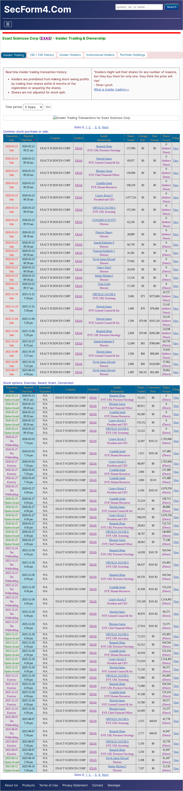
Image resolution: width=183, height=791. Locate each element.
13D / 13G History (42, 55)
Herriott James (104, 158)
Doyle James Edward (104, 259)
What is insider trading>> (111, 89)
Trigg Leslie (104, 284)
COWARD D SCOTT (104, 220)
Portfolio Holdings (132, 55)
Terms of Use (48, 785)
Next (105, 127)
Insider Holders (70, 55)
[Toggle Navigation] (8, 24)
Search (172, 7)
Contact (97, 785)
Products (28, 785)
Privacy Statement (75, 785)
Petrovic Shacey (104, 232)
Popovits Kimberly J (104, 250)
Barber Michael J (104, 275)
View (176, 148)
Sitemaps (114, 785)
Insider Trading (13, 55)
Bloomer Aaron (104, 171)
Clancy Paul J (104, 267)
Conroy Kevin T (104, 195)
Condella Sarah (104, 183)
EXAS (45, 38)
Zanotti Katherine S (104, 242)
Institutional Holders (100, 55)
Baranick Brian (104, 146)
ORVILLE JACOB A (104, 207)
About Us (11, 785)
